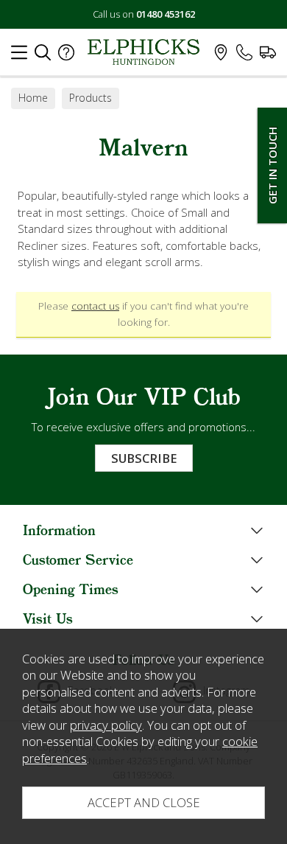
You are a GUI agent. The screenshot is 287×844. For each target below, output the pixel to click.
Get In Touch (272, 165)
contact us (95, 306)
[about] (66, 56)
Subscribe (144, 458)
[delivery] (268, 56)
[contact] (244, 56)
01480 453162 (165, 14)
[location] (221, 56)
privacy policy (106, 724)
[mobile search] (43, 56)
